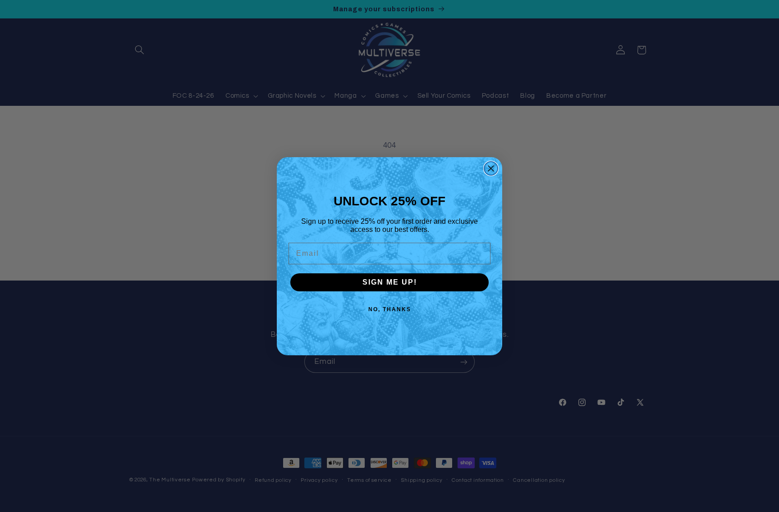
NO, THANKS (389, 309)
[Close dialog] (491, 168)
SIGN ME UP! (389, 282)
